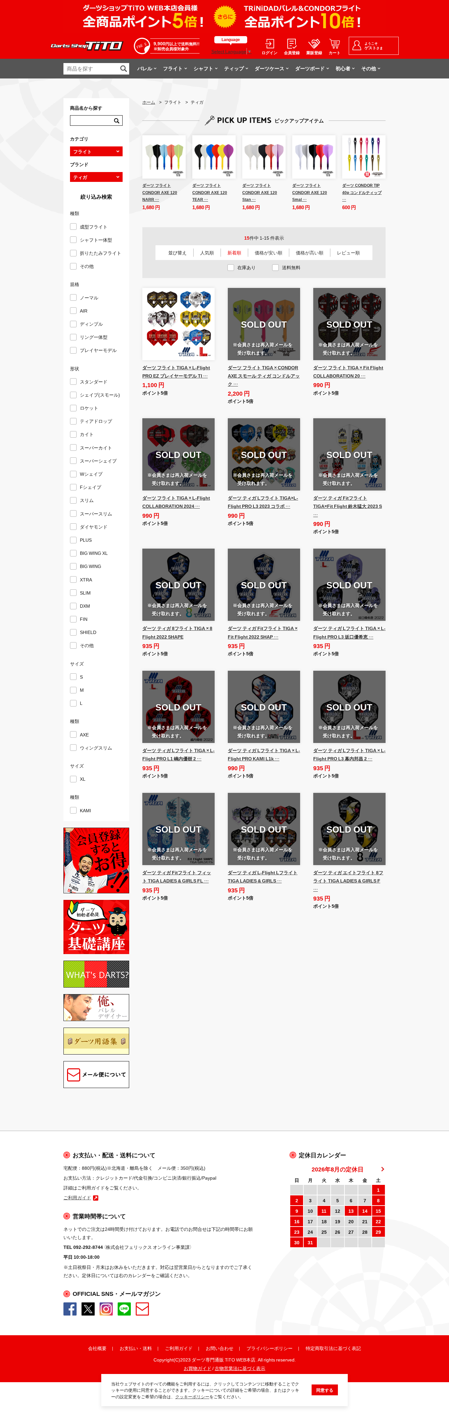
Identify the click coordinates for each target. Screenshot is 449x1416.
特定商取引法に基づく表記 (333, 1348)
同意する (324, 1390)
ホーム (148, 102)
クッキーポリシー (192, 1396)
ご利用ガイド (179, 1348)
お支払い (129, 1348)
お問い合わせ (219, 1348)
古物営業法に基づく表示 (240, 1368)
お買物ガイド (197, 1368)
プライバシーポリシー (270, 1348)
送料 (147, 1348)
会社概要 (97, 1348)
